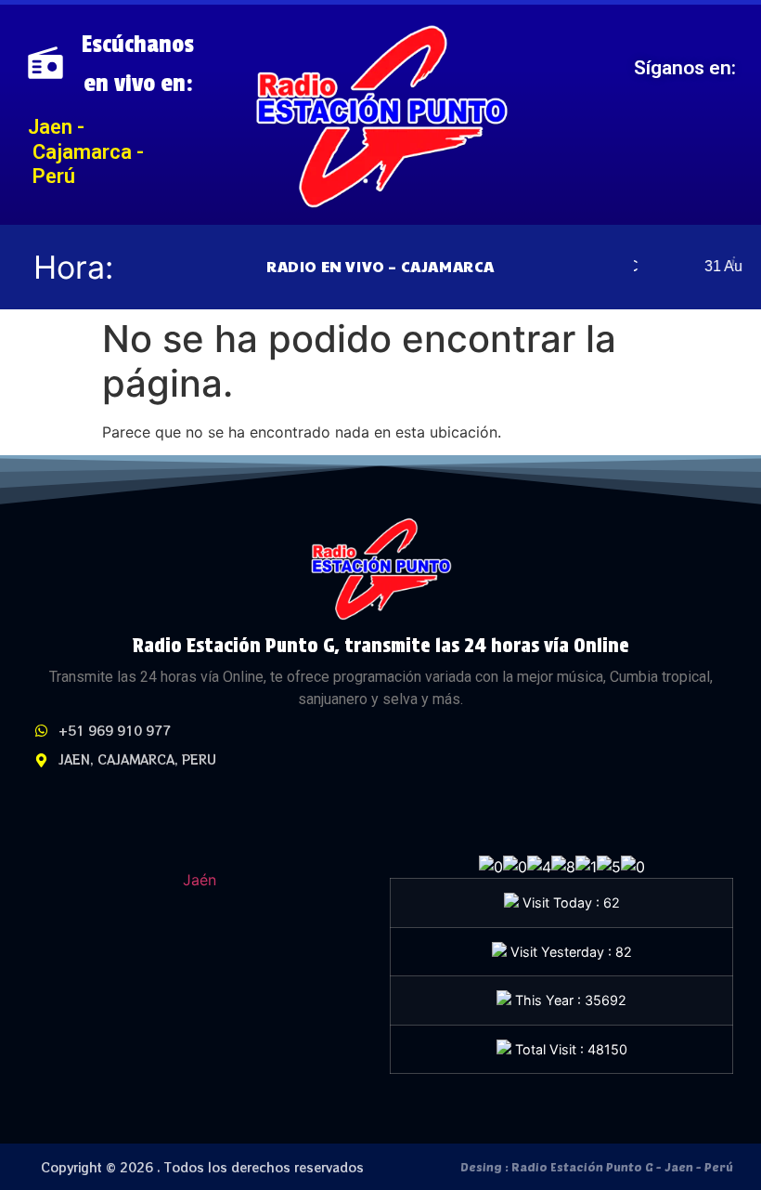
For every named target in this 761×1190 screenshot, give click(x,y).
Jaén (199, 879)
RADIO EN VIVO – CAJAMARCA (380, 266)
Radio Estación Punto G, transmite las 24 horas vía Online (381, 645)
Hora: (73, 267)
